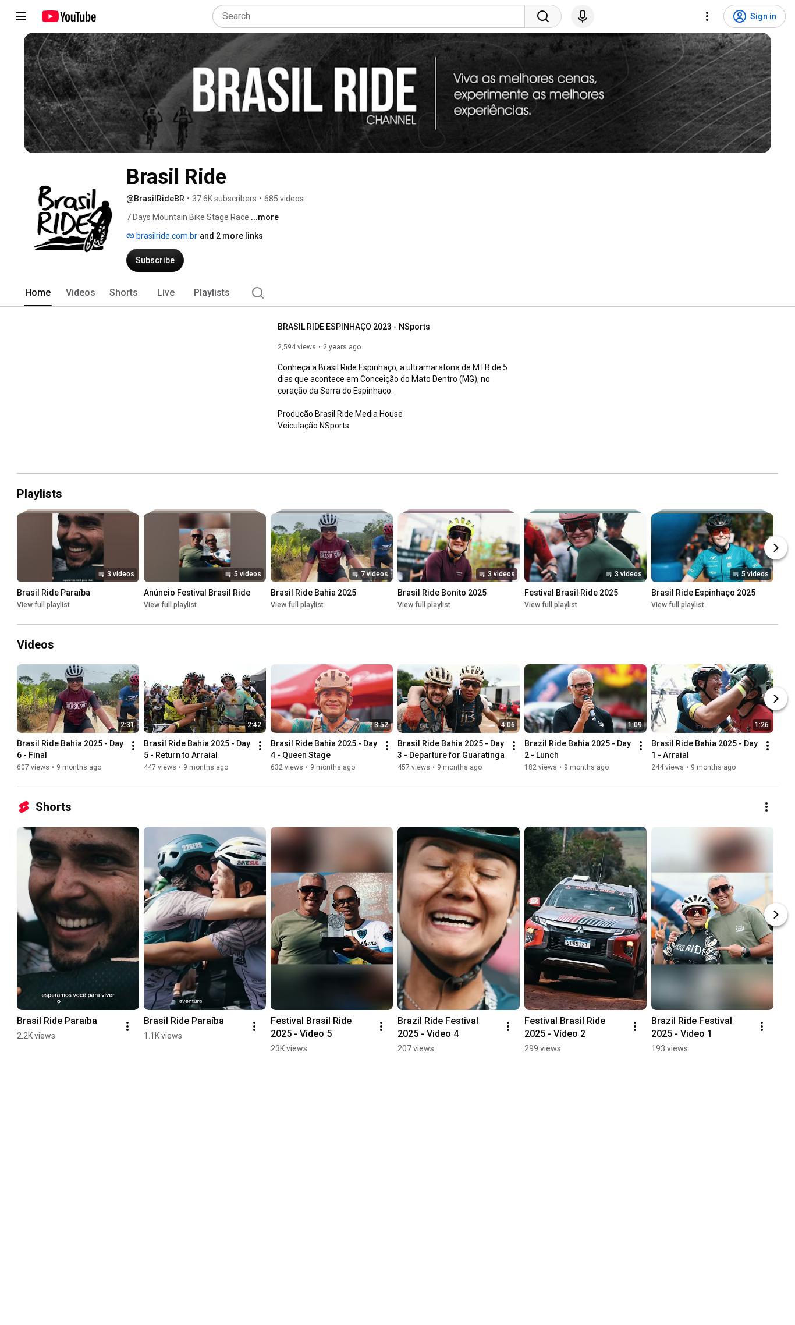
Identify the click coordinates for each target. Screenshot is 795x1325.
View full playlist (43, 605)
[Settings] (707, 16)
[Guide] (21, 16)
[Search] (543, 16)
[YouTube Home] (68, 16)
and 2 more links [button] (231, 235)
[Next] (775, 547)
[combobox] (372, 16)
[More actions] (133, 745)
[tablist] (397, 293)
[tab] (38, 293)
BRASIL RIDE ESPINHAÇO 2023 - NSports (354, 326)
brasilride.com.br (165, 235)
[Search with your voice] (582, 16)
